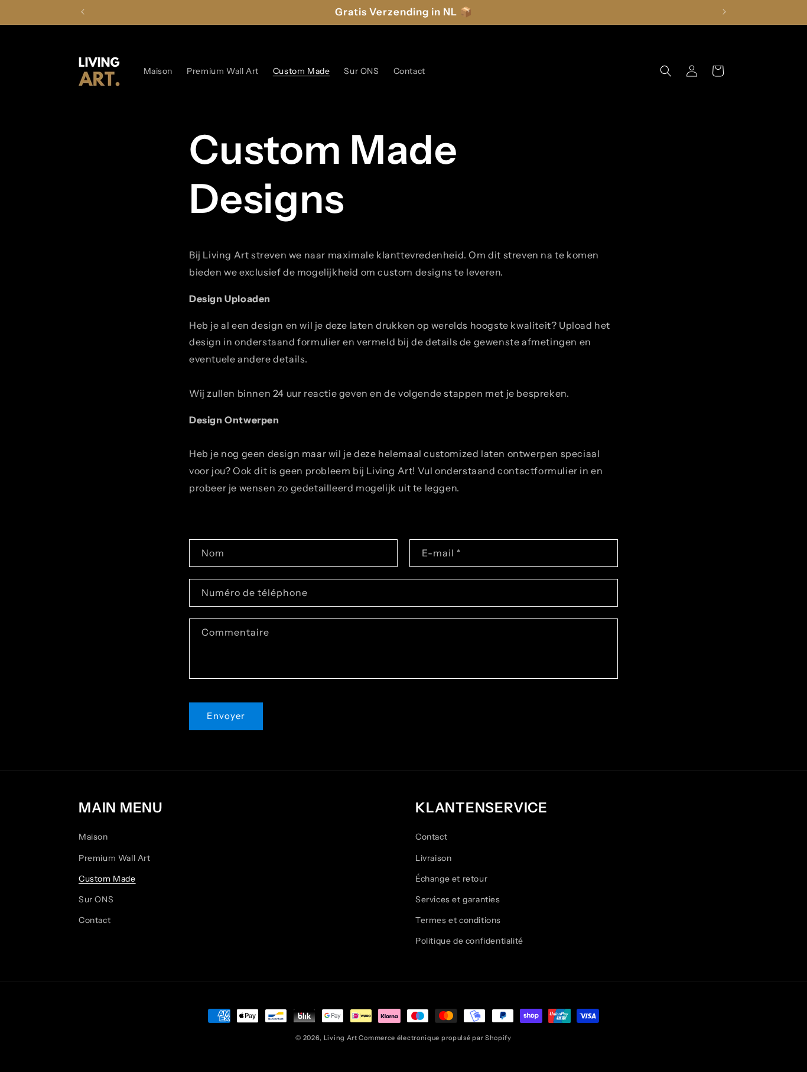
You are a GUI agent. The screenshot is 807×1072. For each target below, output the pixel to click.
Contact (94, 920)
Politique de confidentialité (469, 940)
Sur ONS (96, 899)
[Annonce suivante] (724, 12)
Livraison (433, 858)
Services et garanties (457, 899)
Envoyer (226, 715)
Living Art (340, 1038)
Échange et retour (451, 878)
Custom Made (107, 878)
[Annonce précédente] (83, 12)
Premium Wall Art (115, 858)
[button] (666, 71)
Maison (93, 836)
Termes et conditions (458, 920)
